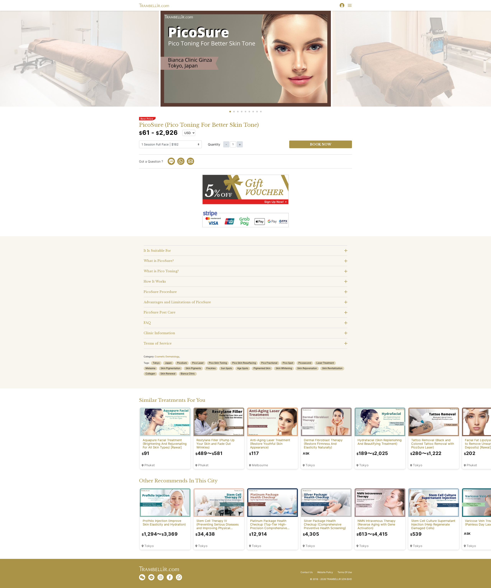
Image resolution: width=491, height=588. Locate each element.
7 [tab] (253, 111)
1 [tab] (230, 111)
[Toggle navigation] (349, 5)
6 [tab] (249, 111)
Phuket (149, 465)
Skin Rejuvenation (307, 368)
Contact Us (307, 572)
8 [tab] (257, 111)
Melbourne (260, 465)
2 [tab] (234, 111)
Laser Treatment (325, 362)
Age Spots (242, 368)
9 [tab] (261, 111)
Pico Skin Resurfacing (244, 362)
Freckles (211, 368)
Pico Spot (288, 362)
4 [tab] (241, 111)
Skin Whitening (284, 368)
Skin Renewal (168, 373)
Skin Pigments (193, 368)
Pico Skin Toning (218, 362)
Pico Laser (197, 362)
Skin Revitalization (332, 368)
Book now (320, 144)
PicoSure (182, 362)
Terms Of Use (345, 572)
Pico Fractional (269, 362)
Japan (168, 362)
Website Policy (325, 572)
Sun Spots (226, 368)
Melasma (150, 368)
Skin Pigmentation (170, 368)
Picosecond (304, 362)
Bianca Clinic (188, 373)
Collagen (150, 373)
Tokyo (156, 362)
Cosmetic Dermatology (167, 356)
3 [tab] (238, 111)
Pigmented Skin (262, 368)
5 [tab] (245, 111)
